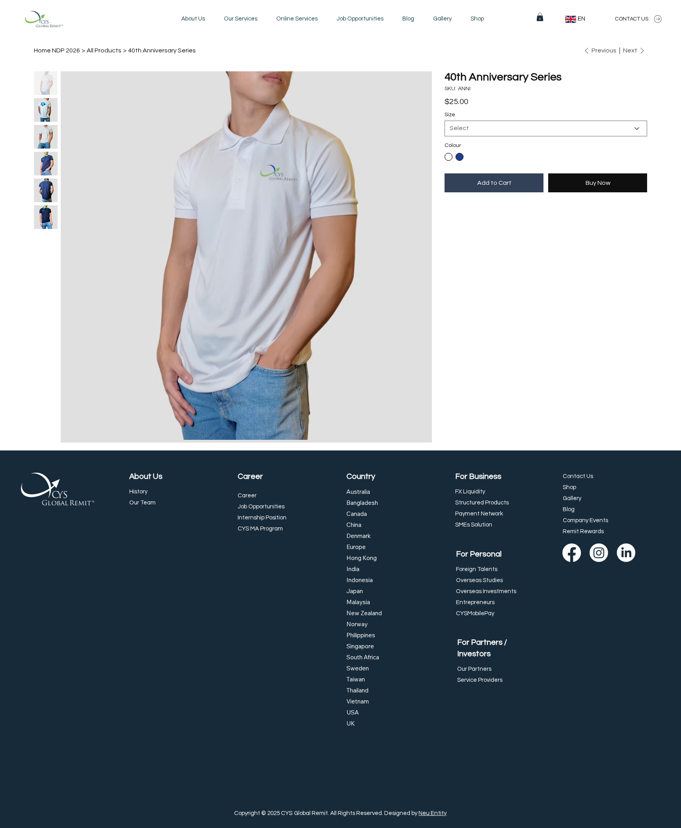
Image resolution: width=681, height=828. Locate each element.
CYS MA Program (260, 529)
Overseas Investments (486, 591)
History (138, 492)
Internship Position (262, 518)
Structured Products (482, 503)
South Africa (362, 657)
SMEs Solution (473, 525)
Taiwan (355, 679)
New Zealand (364, 613)
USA (352, 712)
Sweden (357, 668)
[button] (240, 19)
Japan (354, 591)
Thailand (357, 690)
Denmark (358, 536)
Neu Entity (433, 813)
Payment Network (479, 514)
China (353, 524)
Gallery (572, 498)
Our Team (142, 503)
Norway (357, 624)
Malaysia (358, 602)
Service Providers (479, 680)
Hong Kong (361, 558)
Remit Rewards (583, 531)
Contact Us (578, 476)
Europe (356, 547)
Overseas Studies (479, 580)
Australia (358, 491)
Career (250, 476)
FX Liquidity (470, 492)
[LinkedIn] (626, 552)
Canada (356, 513)
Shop (569, 487)
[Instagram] (599, 552)
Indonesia (359, 580)
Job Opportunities (261, 507)
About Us (145, 476)
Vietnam (357, 701)
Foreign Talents (476, 569)
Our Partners (474, 669)
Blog (569, 509)
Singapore (360, 646)
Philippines (360, 635)
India (352, 569)
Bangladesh (362, 502)
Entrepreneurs (475, 602)
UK (350, 723)
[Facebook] (571, 552)
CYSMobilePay (475, 613)
